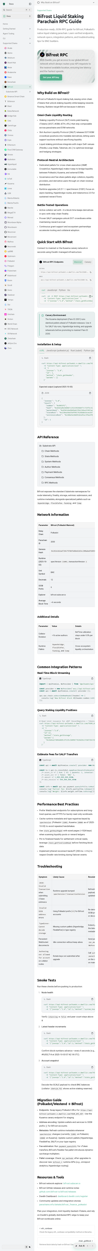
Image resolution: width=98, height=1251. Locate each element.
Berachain (12, 82)
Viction (10, 319)
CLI (4, 38)
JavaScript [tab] (52, 290)
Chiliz (10, 130)
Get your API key (51, 77)
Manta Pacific (13, 203)
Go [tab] (68, 290)
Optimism (11, 256)
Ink (9, 174)
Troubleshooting (49, 866)
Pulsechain (12, 271)
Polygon (11, 266)
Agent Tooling (8, 34)
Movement (12, 237)
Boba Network (13, 111)
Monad (10, 218)
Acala (10, 48)
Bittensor (11, 101)
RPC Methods (51, 482)
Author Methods (52, 467)
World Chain (12, 324)
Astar (10, 67)
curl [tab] (43, 290)
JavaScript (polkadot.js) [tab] (57, 350)
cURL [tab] (41, 350)
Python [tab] (62, 290)
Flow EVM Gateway (15, 150)
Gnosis (10, 155)
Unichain (11, 314)
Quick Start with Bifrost (55, 242)
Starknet (11, 295)
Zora (9, 348)
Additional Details (48, 616)
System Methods (53, 461)
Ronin (10, 280)
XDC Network (13, 329)
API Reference (48, 437)
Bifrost (10, 87)
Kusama (11, 184)
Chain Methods (52, 451)
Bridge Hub (12, 116)
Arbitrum (11, 58)
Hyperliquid (12, 164)
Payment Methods (53, 472)
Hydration (11, 159)
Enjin (9, 140)
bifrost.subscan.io (71, 1183)
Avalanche (12, 72)
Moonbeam (12, 227)
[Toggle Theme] (28, 1247)
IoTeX (10, 179)
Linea (10, 188)
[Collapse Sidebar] (30, 4)
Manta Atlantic (13, 198)
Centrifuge (12, 126)
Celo (9, 121)
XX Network (12, 334)
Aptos (10, 53)
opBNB (10, 251)
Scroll (10, 285)
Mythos (11, 242)
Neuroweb (12, 247)
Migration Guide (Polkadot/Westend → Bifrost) (60, 1102)
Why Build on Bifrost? (53, 93)
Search (18, 10)
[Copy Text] (90, 296)
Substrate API (11, 92)
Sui (9, 305)
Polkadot (11, 261)
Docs (11, 4)
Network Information (53, 514)
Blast (10, 106)
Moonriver (12, 232)
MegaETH (11, 213)
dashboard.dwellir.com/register (73, 1196)
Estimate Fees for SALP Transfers (57, 754)
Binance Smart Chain (16, 97)
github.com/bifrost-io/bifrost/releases (57, 1191)
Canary (88, 262)
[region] (66, 298)
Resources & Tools (50, 1177)
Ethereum (12, 145)
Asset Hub (12, 63)
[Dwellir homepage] (4, 4)
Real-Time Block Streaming (53, 672)
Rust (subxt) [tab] (76, 350)
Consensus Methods (54, 477)
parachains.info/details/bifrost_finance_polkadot (63, 1204)
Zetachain (12, 338)
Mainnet (78, 262)
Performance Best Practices (58, 804)
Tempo (10, 300)
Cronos (10, 135)
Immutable (12, 169)
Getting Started (9, 29)
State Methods (52, 456)
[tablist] (66, 290)
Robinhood (12, 276)
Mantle (10, 208)
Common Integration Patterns (59, 667)
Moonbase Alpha (14, 222)
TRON (10, 309)
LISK (9, 193)
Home (5, 24)
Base (10, 77)
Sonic (10, 290)
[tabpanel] (66, 298)
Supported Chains (10, 43)
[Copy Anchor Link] (71, 92)
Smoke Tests (46, 980)
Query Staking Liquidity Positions (57, 710)
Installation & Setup (49, 344)
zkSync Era (12, 343)
